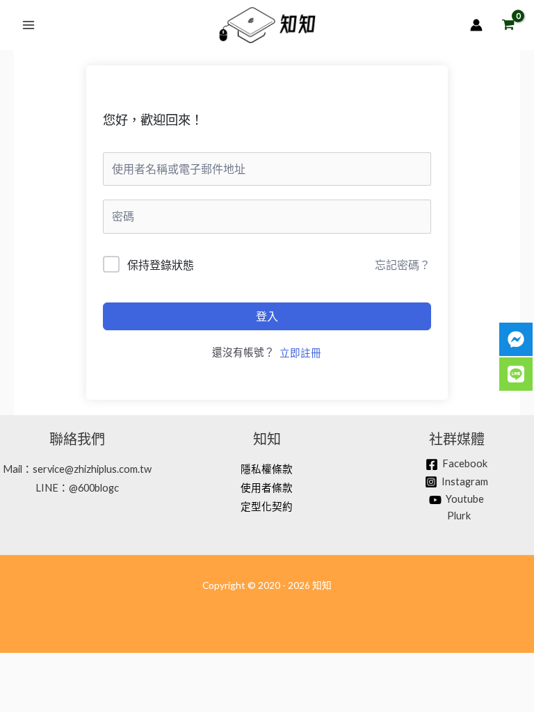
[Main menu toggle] (28, 25)
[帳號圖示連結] (476, 25)
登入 (267, 316)
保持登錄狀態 (160, 264)
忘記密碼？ (402, 264)
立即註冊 (300, 353)
